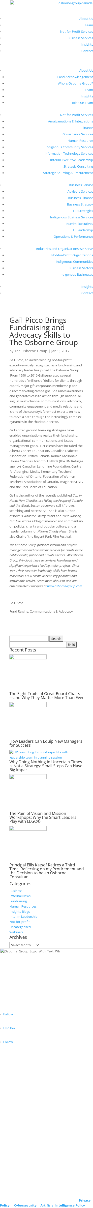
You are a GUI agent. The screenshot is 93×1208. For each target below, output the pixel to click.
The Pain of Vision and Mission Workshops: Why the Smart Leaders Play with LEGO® (42, 817)
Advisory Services (80, 191)
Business (15, 890)
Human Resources (22, 906)
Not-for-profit (19, 921)
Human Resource (80, 140)
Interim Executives (79, 223)
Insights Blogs (19, 911)
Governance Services (77, 134)
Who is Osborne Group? (75, 83)
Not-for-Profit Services (76, 31)
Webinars (16, 932)
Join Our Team (82, 102)
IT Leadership (83, 230)
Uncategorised (20, 927)
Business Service (81, 185)
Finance (87, 127)
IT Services (7, 1092)
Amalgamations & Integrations (70, 121)
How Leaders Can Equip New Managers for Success (45, 743)
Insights (87, 44)
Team (89, 25)
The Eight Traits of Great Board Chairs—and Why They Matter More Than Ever (46, 695)
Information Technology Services (69, 153)
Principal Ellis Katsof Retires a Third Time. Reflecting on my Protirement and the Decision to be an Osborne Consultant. (46, 871)
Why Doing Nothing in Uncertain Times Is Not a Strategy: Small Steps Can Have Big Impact (45, 765)
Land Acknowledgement (75, 77)
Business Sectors (80, 268)
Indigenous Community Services (69, 147)
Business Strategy (80, 204)
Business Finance (80, 198)
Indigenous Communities (74, 261)
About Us (86, 18)
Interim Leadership (23, 916)
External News (20, 896)
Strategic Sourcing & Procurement (68, 173)
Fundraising (18, 901)
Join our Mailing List (14, 1195)
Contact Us (8, 1186)
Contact (87, 51)
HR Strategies (83, 210)
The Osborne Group (30, 351)
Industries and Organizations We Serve (64, 248)
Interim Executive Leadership (71, 160)
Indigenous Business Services (71, 217)
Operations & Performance (73, 236)
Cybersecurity (25, 1205)
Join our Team (10, 1181)
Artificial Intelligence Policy (62, 1205)
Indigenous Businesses (76, 274)
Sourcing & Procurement (18, 1097)
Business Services (80, 38)
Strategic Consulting (78, 166)
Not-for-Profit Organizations (72, 255)
